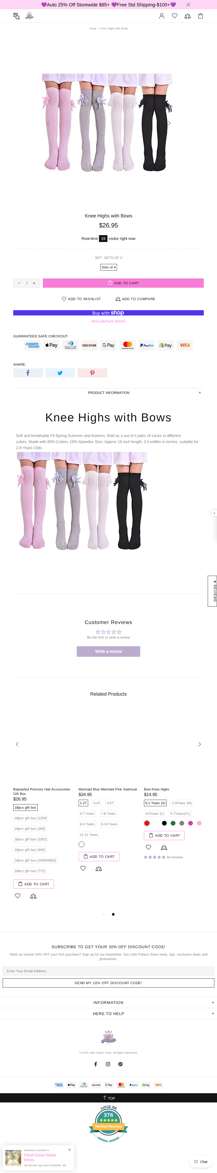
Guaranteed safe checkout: (40, 336)
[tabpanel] (43, 808)
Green (173, 823)
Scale (90, 844)
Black (164, 823)
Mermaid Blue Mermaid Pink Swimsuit (108, 789)
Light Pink (199, 823)
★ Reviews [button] (215, 591)
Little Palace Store (29, 16)
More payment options (109, 321)
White (155, 823)
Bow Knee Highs (156, 789)
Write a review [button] (108, 651)
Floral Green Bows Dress (40, 1157)
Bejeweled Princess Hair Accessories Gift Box (41, 791)
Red (146, 823)
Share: (19, 364)
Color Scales (81, 844)
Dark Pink (190, 823)
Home (93, 28)
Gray (181, 823)
